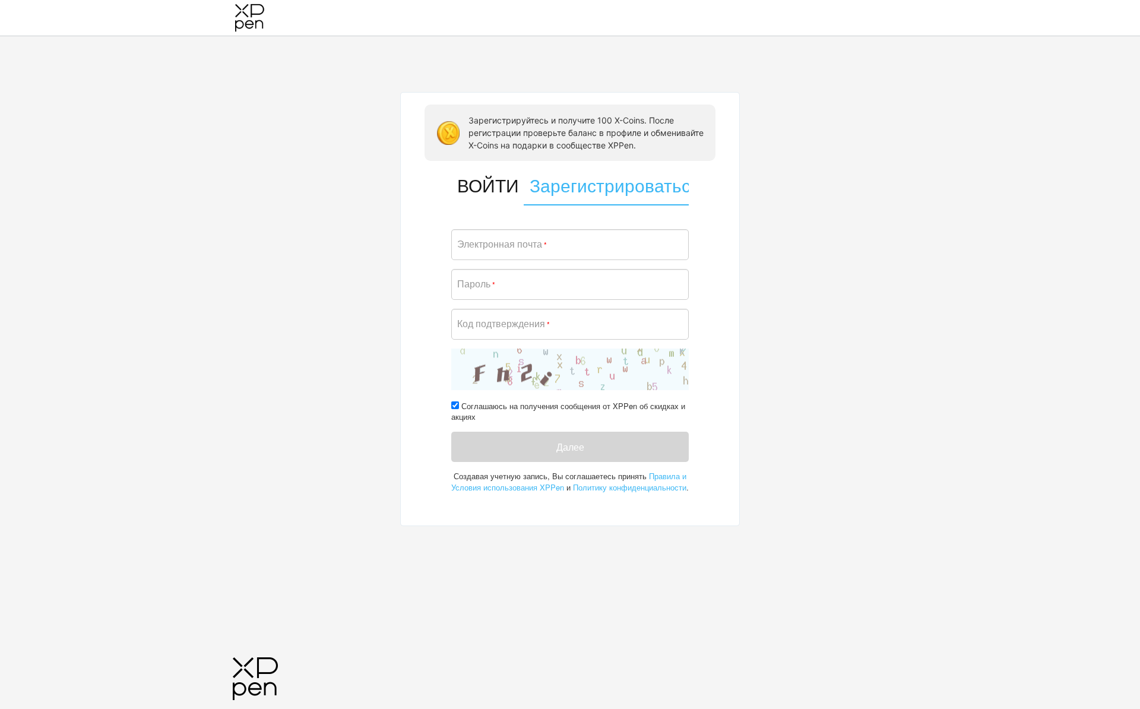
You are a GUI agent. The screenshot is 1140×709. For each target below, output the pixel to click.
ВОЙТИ (484, 185)
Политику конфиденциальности (629, 487)
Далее (570, 447)
